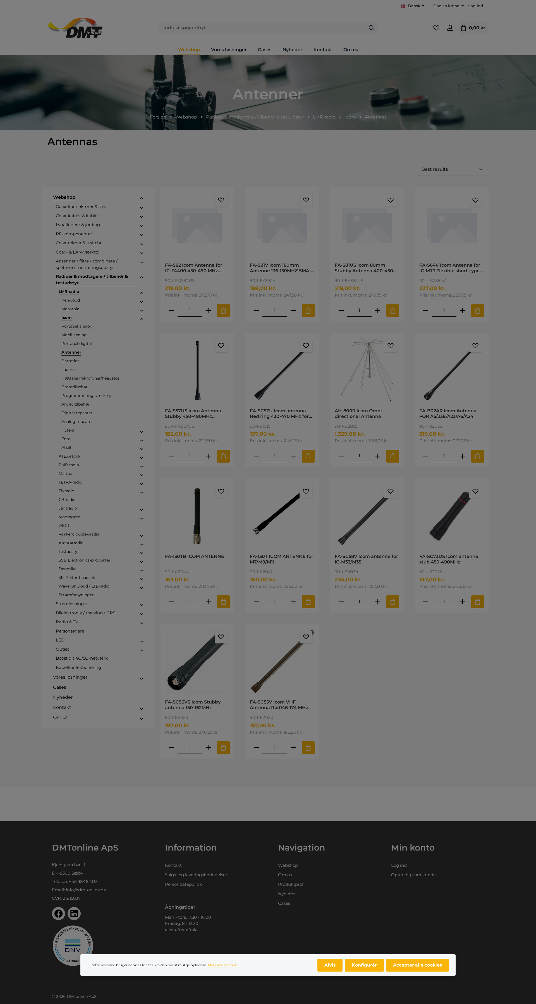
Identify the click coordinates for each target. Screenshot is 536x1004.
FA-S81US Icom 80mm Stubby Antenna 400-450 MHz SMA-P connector (364, 268)
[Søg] (371, 28)
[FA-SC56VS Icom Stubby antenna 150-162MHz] (197, 661)
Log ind (475, 5)
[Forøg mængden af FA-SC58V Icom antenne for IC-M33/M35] (377, 601)
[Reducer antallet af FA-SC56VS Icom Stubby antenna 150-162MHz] (171, 747)
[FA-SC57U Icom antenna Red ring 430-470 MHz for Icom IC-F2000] (282, 370)
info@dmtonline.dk (86, 889)
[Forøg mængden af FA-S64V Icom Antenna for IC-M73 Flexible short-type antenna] (462, 310)
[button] (142, 198)
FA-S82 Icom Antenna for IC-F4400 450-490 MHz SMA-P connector (193, 268)
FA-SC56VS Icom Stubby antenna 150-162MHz (193, 704)
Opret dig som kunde (413, 874)
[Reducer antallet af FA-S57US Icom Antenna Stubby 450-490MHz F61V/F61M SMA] (171, 456)
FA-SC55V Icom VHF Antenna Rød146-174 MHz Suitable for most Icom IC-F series (281, 705)
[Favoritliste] (436, 28)
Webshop (288, 865)
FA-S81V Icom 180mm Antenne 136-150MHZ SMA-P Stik (282, 268)
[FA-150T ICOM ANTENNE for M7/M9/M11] (282, 516)
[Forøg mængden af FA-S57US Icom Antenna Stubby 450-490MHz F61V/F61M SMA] (208, 456)
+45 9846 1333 (83, 881)
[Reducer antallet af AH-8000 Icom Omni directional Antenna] (341, 456)
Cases (284, 903)
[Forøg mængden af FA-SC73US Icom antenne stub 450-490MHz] (462, 601)
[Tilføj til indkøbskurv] (223, 310)
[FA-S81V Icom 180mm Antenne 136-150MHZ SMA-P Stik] (282, 224)
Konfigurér (364, 965)
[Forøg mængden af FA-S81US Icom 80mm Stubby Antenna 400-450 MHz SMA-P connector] (377, 310)
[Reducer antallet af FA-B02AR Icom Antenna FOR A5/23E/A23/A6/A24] (425, 456)
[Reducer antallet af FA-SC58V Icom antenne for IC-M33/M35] (341, 601)
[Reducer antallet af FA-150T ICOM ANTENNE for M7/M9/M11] (256, 601)
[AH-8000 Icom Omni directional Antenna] (367, 370)
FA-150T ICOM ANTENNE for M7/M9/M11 (281, 559)
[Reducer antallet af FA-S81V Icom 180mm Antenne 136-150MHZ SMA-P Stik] (256, 310)
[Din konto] (450, 28)
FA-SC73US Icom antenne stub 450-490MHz (448, 559)
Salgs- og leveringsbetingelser (196, 874)
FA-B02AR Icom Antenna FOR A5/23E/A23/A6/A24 (448, 413)
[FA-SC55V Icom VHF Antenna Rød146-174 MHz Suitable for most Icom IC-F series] (282, 661)
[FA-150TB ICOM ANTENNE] (197, 516)
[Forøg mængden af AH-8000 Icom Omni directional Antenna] (377, 456)
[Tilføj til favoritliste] (221, 200)
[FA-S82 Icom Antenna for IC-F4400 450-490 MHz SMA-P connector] (197, 224)
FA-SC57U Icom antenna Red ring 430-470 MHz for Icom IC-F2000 (279, 413)
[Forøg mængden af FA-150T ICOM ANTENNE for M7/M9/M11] (293, 601)
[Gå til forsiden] (74, 28)
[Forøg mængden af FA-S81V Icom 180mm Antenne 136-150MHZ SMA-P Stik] (293, 310)
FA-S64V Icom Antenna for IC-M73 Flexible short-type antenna (449, 268)
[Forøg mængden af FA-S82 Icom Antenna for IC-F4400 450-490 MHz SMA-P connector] (208, 310)
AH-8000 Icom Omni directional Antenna (358, 413)
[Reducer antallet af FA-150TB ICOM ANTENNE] (171, 601)
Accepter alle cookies (417, 965)
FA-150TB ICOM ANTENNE (194, 556)
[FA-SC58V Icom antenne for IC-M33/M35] (367, 516)
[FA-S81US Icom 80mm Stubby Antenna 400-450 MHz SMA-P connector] (367, 224)
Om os (285, 874)
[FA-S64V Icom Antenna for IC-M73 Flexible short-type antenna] (451, 224)
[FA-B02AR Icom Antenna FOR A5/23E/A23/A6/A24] (451, 370)
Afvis (330, 965)
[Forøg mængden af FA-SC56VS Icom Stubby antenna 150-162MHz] (208, 747)
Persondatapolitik (183, 884)
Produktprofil (292, 884)
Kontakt (173, 865)
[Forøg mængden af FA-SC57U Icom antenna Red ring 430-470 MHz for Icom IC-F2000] (293, 456)
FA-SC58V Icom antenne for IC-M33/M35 (366, 559)
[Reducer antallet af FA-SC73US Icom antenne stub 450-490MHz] (425, 601)
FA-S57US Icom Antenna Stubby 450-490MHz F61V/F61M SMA (193, 413)
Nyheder (287, 893)
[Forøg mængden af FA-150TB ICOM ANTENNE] (208, 601)
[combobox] (261, 28)
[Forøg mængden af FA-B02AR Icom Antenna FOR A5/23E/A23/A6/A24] (462, 456)
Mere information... (224, 965)
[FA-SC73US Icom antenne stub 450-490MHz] (451, 516)
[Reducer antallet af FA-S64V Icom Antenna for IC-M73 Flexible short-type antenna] (425, 310)
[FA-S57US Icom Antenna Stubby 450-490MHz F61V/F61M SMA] (197, 370)
